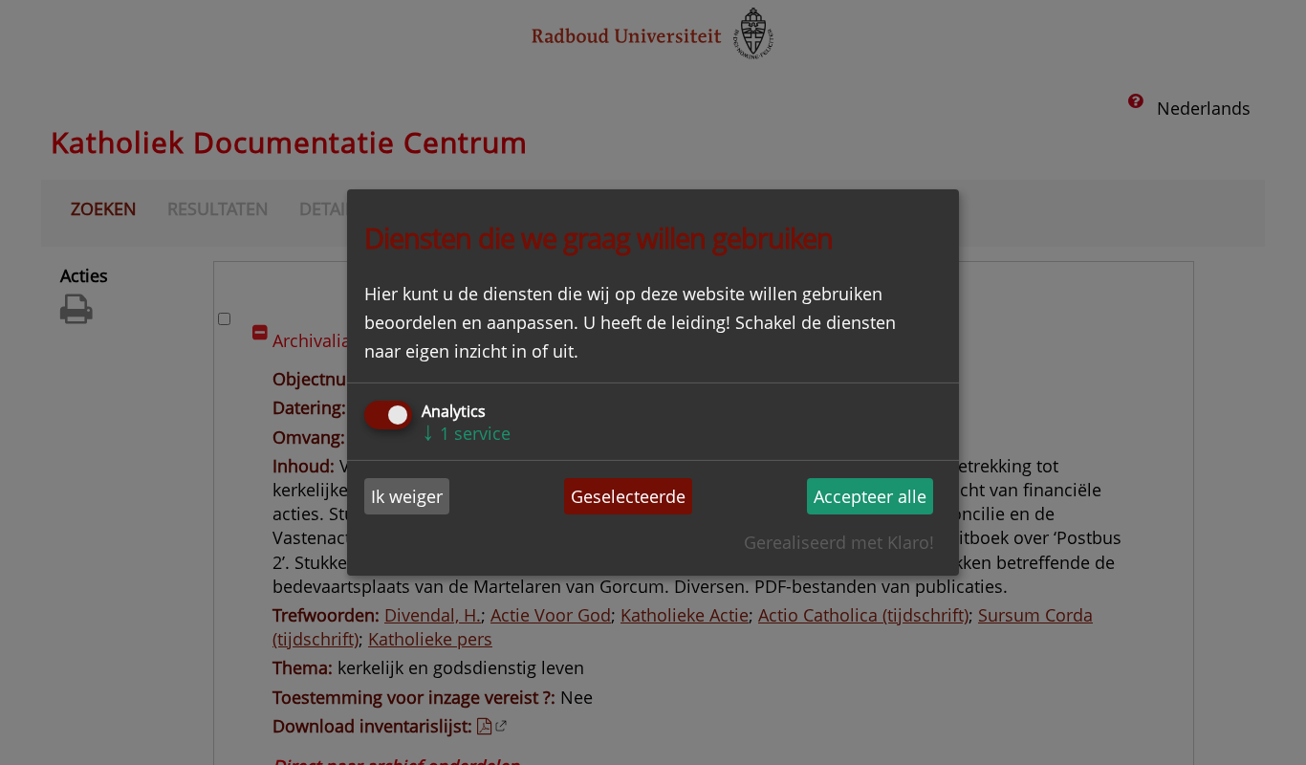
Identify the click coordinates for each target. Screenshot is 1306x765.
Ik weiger (407, 496)
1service (466, 433)
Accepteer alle (870, 496)
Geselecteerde (628, 496)
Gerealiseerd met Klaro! (839, 542)
